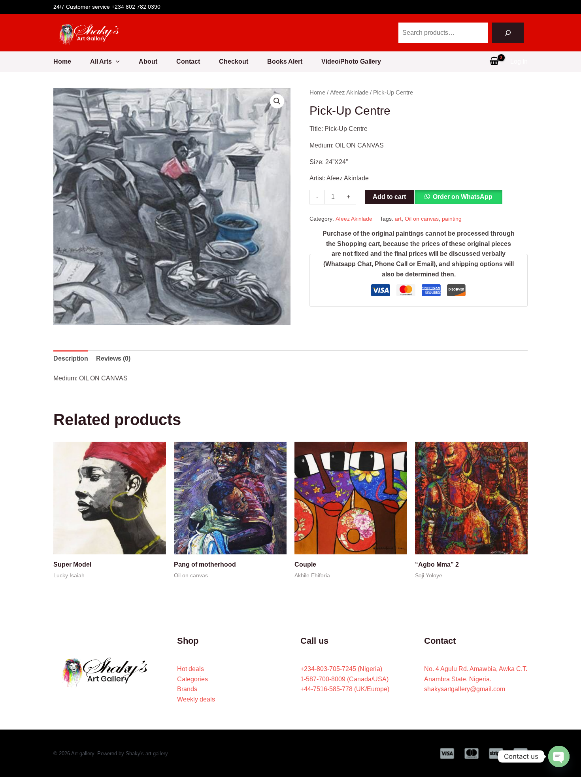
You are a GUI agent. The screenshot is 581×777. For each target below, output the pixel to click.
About (148, 61)
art (398, 219)
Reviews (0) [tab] (113, 358)
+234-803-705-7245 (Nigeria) (341, 668)
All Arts (101, 61)
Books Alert (284, 61)
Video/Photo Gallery (351, 61)
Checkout (233, 61)
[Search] (508, 33)
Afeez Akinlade (349, 92)
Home (62, 61)
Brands (187, 689)
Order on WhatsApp (462, 196)
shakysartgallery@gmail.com (464, 689)
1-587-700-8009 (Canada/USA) (344, 679)
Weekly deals (196, 699)
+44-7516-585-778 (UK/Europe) (344, 689)
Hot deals (190, 668)
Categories (192, 679)
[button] (116, 61)
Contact (188, 61)
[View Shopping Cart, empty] (494, 62)
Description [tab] (70, 358)
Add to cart (389, 196)
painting (452, 219)
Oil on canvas (422, 219)
